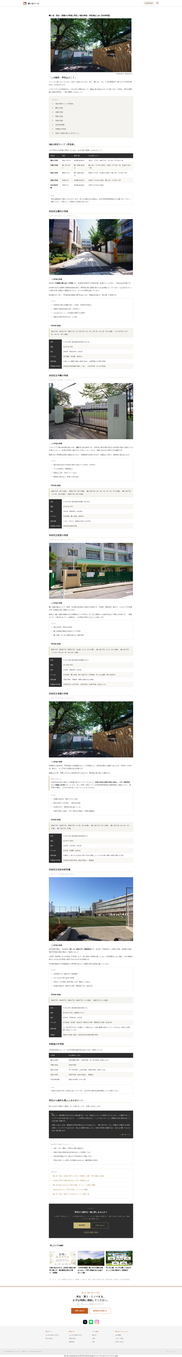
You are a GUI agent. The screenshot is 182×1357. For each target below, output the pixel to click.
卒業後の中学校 (60, 129)
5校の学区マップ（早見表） (64, 104)
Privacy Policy (98, 1356)
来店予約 (82, 1225)
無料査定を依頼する (100, 1311)
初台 (93, 1342)
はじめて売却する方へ (76, 1335)
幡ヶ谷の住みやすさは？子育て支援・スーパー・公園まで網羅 (74, 1185)
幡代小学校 (59, 108)
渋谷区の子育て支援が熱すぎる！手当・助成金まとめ (71, 1180)
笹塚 (93, 1338)
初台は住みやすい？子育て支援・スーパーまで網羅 (70, 1189)
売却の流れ (72, 1338)
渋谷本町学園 (59, 125)
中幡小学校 (59, 112)
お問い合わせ (100, 1225)
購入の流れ (49, 1338)
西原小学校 (59, 116)
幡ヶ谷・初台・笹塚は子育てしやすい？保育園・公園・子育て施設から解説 (78, 1176)
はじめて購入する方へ (52, 1335)
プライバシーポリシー (172, 1351)
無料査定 (71, 1342)
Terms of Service (109, 1356)
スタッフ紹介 (119, 1338)
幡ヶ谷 (94, 1335)
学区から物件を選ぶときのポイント (67, 133)
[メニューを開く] (157, 3)
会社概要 (118, 1335)
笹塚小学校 (59, 120)
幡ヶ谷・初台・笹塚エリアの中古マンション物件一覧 (71, 1194)
